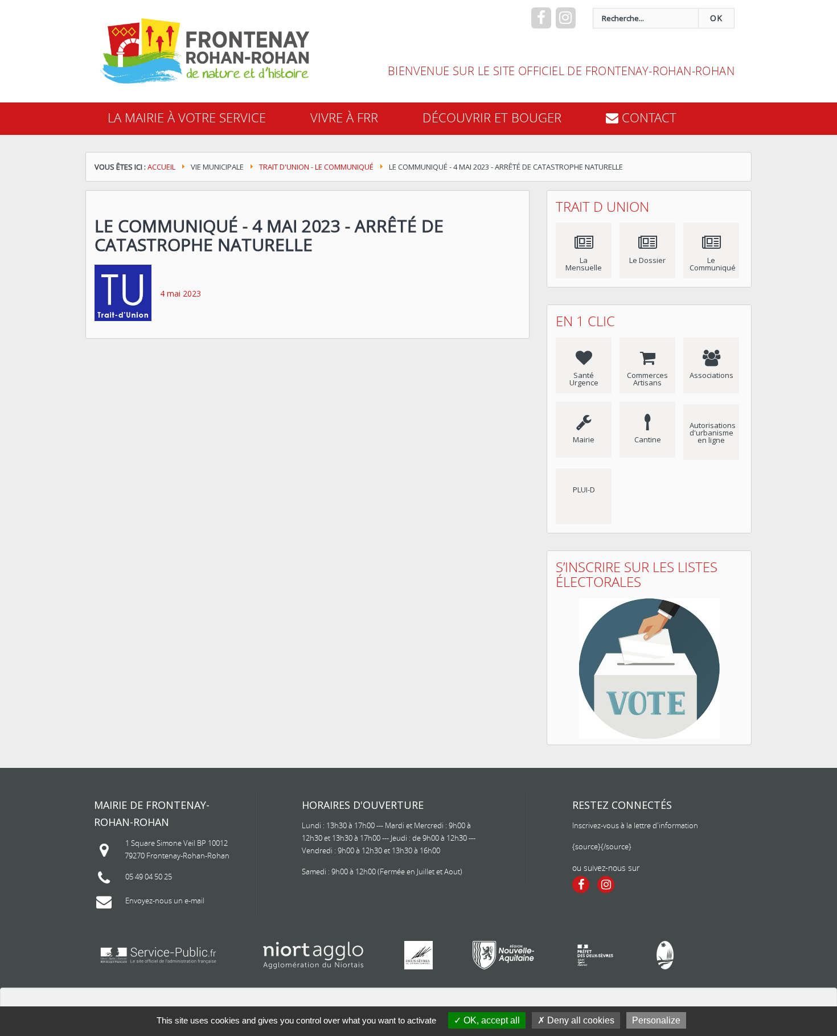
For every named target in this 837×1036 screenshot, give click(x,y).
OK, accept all (490, 1020)
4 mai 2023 (180, 293)
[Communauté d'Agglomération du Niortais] (313, 955)
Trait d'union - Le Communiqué (316, 167)
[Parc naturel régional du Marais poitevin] (665, 955)
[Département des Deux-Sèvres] (418, 955)
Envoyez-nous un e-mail (164, 900)
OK (716, 18)
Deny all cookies (579, 1020)
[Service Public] (158, 955)
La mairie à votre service (187, 117)
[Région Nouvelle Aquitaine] (503, 955)
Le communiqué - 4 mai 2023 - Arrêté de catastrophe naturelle (269, 235)
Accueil (161, 167)
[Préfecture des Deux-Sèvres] (595, 955)
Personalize (656, 1020)
